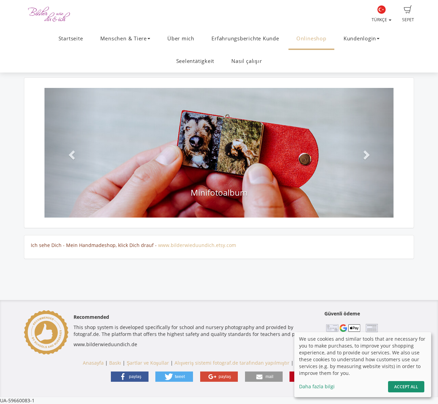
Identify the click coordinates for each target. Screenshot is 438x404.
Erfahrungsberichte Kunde (245, 38)
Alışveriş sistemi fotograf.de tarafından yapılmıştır (232, 363)
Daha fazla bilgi (317, 386)
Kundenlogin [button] (360, 38)
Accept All (406, 387)
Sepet (408, 20)
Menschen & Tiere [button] (123, 38)
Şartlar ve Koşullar (148, 363)
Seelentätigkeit (195, 61)
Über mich (180, 38)
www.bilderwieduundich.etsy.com (197, 245)
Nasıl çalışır (246, 61)
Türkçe (380, 20)
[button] (70, 153)
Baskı (115, 363)
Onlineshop (311, 38)
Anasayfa (93, 363)
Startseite (71, 38)
